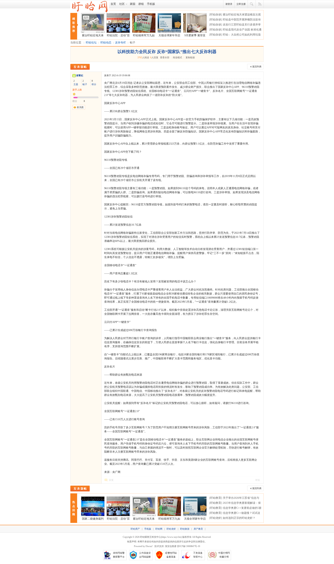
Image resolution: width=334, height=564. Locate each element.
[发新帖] (80, 67)
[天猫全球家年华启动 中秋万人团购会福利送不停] (169, 23)
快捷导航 (260, 4)
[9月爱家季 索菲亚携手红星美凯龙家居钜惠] (195, 23)
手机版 (151, 4)
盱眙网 (158, 529)
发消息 (80, 107)
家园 (132, 4)
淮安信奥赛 (170, 546)
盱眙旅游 (184, 529)
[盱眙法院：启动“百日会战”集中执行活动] (118, 23)
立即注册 (241, 4)
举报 (257, 480)
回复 (111, 480)
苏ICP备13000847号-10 (188, 546)
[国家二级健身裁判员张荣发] (93, 506)
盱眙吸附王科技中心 (150, 537)
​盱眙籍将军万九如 (144, 35)
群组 (141, 4)
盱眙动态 (106, 42)
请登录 (228, 4)
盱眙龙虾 (215, 518)
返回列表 (257, 66)
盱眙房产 (135, 529)
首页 (113, 4)
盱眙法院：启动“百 (118, 35)
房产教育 (198, 529)
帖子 (132, 42)
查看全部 (164, 57)
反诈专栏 (120, 42)
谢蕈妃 (79, 75)
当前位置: (76, 42)
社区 (122, 4)
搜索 (252, 4)
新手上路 (77, 89)
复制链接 (190, 57)
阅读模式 (177, 57)
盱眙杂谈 (215, 14)
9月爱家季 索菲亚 (194, 35)
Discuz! (149, 546)
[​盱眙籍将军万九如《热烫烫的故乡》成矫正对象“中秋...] (144, 23)
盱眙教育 (215, 497)
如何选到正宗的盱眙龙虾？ (239, 518)
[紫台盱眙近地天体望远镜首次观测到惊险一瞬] (93, 23)
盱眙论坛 (91, 42)
